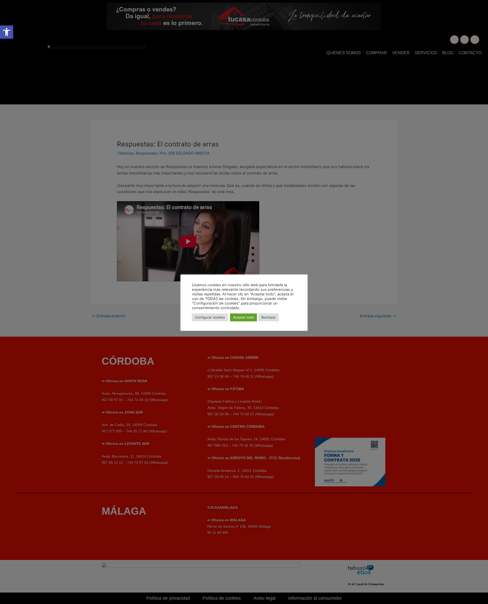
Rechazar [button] (268, 317)
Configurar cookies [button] (210, 317)
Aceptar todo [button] (243, 317)
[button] (6, 32)
